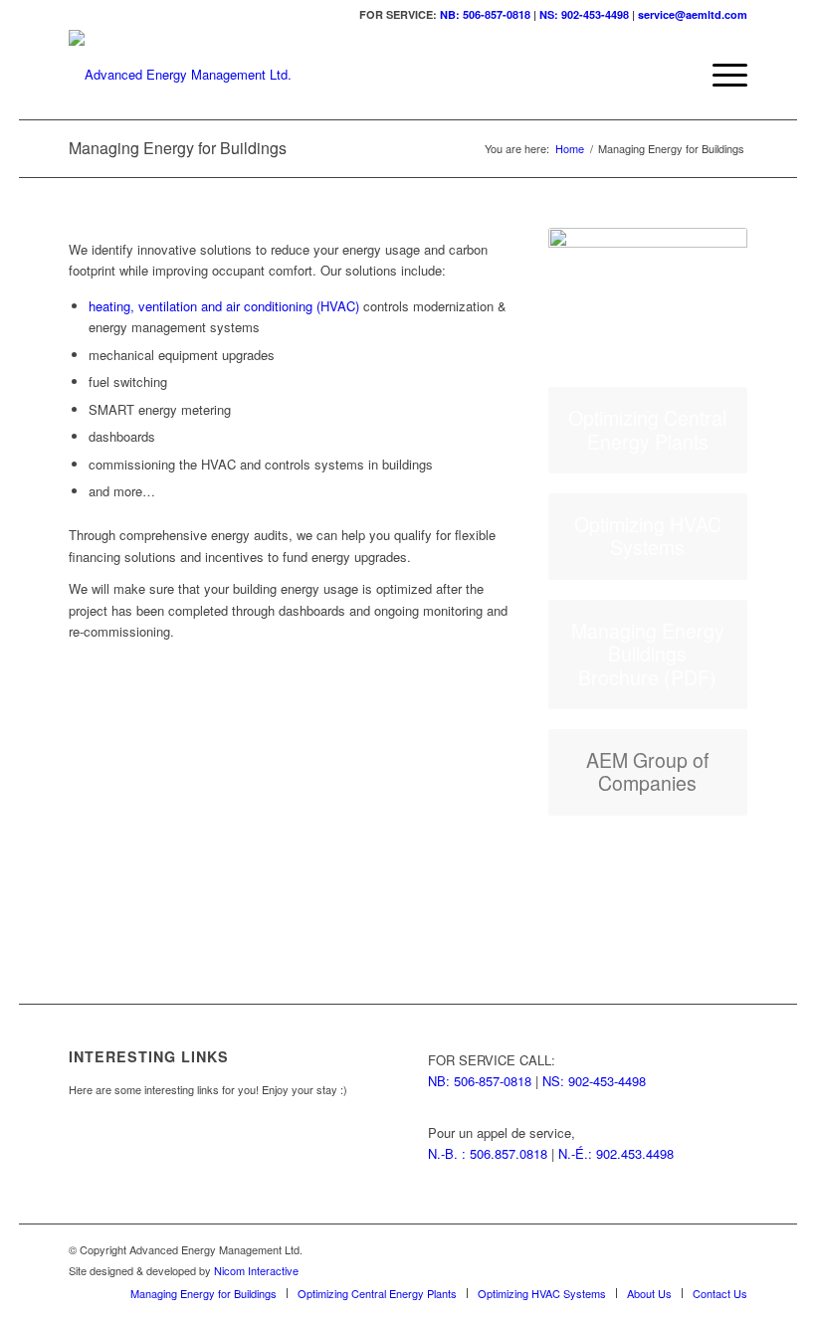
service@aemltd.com (692, 14)
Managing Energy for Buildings (178, 147)
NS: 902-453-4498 (584, 14)
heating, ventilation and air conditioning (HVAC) (224, 305)
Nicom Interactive (256, 1270)
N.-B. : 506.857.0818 (487, 1153)
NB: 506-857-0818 (485, 14)
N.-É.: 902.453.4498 (616, 1153)
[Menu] (720, 74)
